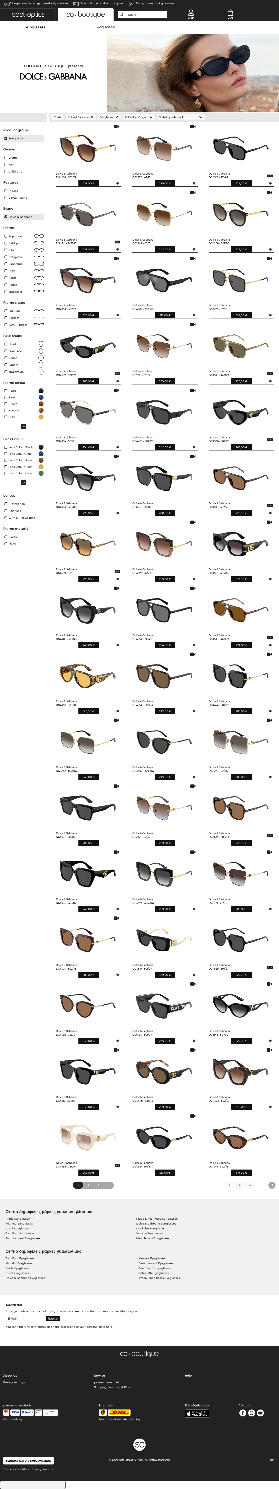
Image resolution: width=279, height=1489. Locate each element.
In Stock (14, 190)
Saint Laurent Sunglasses (23, 1238)
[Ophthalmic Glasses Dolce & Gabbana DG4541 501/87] (240, 146)
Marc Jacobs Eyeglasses (155, 1268)
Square (13, 364)
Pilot (12, 250)
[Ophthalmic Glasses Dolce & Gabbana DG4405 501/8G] (88, 608)
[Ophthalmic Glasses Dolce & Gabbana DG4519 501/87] (164, 1136)
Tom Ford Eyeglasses (20, 1258)
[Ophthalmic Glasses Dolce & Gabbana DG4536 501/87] (240, 410)
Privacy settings (14, 1382)
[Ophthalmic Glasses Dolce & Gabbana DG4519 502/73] (240, 1136)
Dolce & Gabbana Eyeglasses (25, 1277)
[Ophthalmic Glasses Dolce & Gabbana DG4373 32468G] (164, 872)
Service (99, 1375)
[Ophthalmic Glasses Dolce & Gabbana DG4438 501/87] (88, 872)
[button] (28, 14)
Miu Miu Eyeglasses (19, 1263)
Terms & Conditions (16, 1469)
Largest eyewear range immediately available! (40, 3)
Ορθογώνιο (15, 257)
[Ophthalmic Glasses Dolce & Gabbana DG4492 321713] (88, 1004)
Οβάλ (12, 270)
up (272, 1459)
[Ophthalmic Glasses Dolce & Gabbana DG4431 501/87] (88, 806)
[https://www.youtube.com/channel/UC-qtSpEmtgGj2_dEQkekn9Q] (260, 1413)
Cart (230, 17)
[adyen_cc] (6, 1412)
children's (15, 171)
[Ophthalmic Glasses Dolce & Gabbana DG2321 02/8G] (240, 872)
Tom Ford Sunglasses (20, 1233)
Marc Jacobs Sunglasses (152, 1238)
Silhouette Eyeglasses (154, 1273)
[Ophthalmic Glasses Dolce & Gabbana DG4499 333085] (88, 674)
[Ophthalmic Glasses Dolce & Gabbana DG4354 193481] (164, 608)
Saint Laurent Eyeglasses (156, 1263)
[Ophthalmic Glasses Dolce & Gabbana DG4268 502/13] (88, 146)
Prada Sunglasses (18, 1218)
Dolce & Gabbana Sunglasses (156, 1223)
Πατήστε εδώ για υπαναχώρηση (28, 1461)
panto (13, 277)
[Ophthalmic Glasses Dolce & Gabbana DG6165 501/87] (164, 476)
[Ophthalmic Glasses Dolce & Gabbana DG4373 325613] (164, 542)
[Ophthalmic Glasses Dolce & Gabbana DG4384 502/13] (88, 278)
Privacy (36, 1469)
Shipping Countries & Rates (113, 1387)
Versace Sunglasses (149, 1233)
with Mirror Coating (22, 517)
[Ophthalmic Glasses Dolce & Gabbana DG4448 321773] (164, 1070)
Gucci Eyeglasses (17, 1273)
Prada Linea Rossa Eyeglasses (159, 1277)
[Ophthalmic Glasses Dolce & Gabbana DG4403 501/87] (164, 410)
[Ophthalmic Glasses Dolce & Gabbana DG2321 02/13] (164, 344)
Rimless (14, 317)
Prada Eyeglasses (17, 1268)
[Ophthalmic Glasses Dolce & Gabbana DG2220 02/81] (240, 278)
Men (12, 164)
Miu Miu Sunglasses (19, 1223)
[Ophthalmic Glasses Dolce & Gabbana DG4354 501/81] (88, 410)
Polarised (15, 510)
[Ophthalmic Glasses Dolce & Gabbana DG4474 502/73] (88, 938)
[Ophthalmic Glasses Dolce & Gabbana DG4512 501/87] (88, 1070)
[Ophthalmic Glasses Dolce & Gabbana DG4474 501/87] (240, 674)
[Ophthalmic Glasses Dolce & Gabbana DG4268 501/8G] (240, 212)
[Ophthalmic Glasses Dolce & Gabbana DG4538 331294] (88, 1136)
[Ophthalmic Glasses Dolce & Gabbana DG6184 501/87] (164, 1004)
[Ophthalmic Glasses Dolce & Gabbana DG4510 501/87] (164, 938)
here (109, 1326)
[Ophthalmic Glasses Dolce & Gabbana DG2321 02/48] (164, 806)
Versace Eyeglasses (152, 1258)
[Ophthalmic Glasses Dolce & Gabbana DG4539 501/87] (240, 938)
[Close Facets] (23, 117)
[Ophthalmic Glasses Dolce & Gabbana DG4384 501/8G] (88, 476)
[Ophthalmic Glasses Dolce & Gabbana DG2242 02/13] (164, 212)
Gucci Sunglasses (17, 1228)
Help (188, 1375)
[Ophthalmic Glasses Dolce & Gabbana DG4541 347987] (88, 212)
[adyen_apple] (38, 1412)
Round (13, 358)
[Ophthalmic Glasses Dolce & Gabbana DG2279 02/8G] (240, 740)
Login (191, 17)
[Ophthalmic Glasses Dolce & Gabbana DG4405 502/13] (240, 1070)
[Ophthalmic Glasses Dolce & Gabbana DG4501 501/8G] (240, 542)
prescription (17, 503)
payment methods (106, 1382)
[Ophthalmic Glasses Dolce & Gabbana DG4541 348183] (240, 608)
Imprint (48, 1469)
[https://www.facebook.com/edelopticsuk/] (242, 1413)
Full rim (14, 311)
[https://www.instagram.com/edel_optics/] (251, 1413)
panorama (16, 264)
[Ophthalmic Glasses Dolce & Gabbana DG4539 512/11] (88, 542)
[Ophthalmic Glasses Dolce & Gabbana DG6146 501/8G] (240, 1004)
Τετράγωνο (15, 236)
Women (14, 157)
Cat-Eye (14, 243)
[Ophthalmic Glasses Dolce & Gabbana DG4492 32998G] (164, 740)
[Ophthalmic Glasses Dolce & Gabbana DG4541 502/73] (240, 476)
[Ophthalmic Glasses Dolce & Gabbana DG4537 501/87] (88, 344)
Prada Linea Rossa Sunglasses (157, 1218)
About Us (10, 1375)
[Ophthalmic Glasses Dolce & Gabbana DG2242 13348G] (88, 740)
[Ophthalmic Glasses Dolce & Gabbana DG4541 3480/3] (240, 344)
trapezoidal (17, 371)
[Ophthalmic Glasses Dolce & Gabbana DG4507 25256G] (164, 278)
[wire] (50, 1412)
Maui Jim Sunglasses (150, 1228)
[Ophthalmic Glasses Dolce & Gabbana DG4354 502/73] (164, 674)
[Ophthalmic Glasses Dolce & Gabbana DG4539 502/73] (240, 806)
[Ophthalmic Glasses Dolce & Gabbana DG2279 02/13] (164, 146)
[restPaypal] (27, 1412)
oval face (15, 351)
